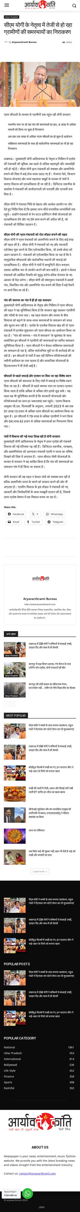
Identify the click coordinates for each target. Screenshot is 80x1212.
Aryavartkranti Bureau (24, 42)
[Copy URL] (64, 52)
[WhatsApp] (28, 52)
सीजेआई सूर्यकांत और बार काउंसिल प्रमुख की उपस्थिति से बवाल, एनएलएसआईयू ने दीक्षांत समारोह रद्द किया (50, 813)
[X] (46, 52)
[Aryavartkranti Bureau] (6, 42)
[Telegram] (55, 52)
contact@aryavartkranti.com (37, 1173)
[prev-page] (6, 703)
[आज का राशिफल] (15, 836)
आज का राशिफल (36, 830)
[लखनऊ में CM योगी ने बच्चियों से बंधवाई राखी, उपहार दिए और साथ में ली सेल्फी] (15, 649)
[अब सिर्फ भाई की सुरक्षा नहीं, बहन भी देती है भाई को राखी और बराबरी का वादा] (15, 857)
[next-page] (12, 703)
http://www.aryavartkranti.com (40, 604)
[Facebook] (37, 52)
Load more (38, 871)
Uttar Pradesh (11, 17)
